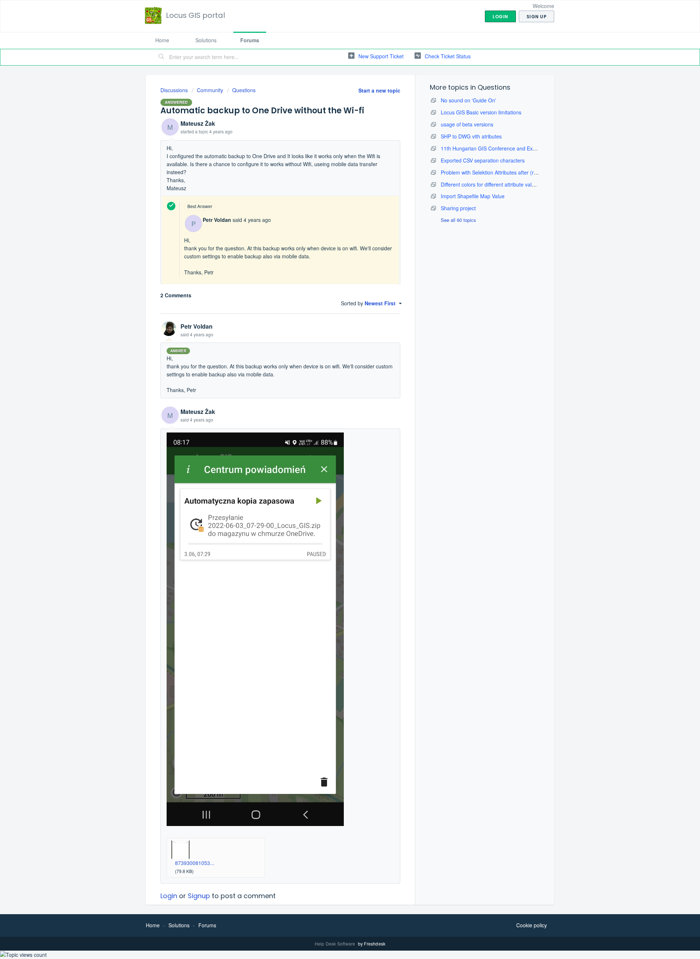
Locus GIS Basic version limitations (481, 112)
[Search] (162, 57)
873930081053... (194, 862)
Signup (199, 895)
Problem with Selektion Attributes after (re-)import (498, 172)
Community (210, 90)
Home (162, 40)
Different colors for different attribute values (490, 184)
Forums (249, 40)
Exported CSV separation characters (483, 160)
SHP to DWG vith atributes (471, 136)
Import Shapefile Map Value (473, 196)
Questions (244, 90)
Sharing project (458, 208)
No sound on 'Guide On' (468, 100)
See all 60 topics (458, 219)
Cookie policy (531, 925)
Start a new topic (379, 90)
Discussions (174, 90)
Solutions (206, 40)
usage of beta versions (467, 124)
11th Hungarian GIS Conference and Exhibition (495, 148)
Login (168, 895)
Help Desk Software (336, 943)
